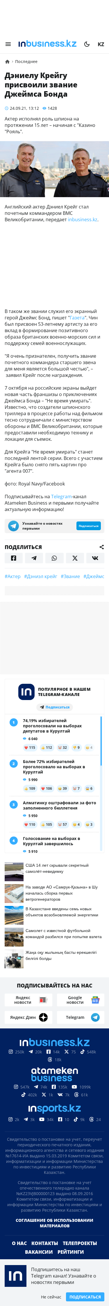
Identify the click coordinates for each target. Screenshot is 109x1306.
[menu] (8, 44)
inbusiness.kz (82, 219)
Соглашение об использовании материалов (54, 1222)
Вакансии (39, 1252)
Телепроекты (80, 1243)
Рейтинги (71, 1252)
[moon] (87, 44)
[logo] (47, 44)
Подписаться (85, 1297)
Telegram (61, 496)
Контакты (44, 1243)
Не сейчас (51, 1297)
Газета (77, 317)
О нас (19, 1243)
